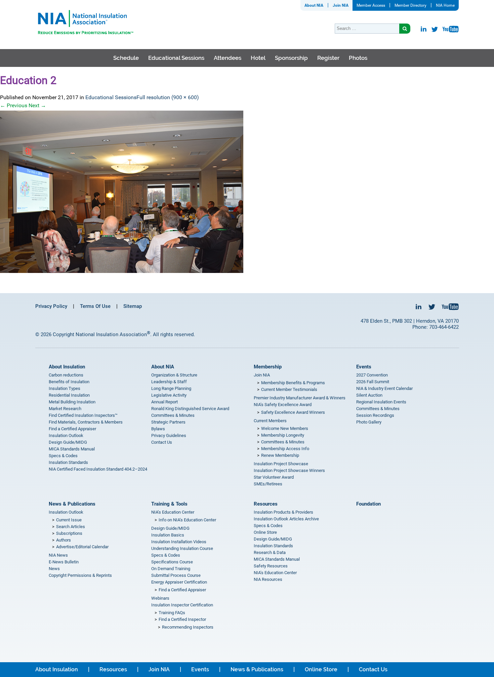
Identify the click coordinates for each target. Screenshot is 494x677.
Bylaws (158, 428)
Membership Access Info (285, 448)
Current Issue (69, 519)
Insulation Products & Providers (283, 512)
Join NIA (340, 5)
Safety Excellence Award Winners (293, 412)
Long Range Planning (171, 388)
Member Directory (410, 5)
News (54, 568)
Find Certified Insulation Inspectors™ (83, 415)
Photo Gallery (368, 422)
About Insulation (67, 367)
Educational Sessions (176, 57)
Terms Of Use (95, 306)
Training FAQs (172, 612)
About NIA (313, 5)
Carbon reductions (66, 374)
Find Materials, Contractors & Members (86, 422)
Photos (358, 57)
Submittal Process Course (176, 575)
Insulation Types (64, 388)
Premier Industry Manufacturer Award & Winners (299, 397)
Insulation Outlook (66, 435)
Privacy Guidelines (168, 435)
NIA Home (445, 5)
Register (328, 57)
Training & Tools (169, 504)
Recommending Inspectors (187, 627)
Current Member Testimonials (289, 389)
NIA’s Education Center (172, 512)
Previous (13, 105)
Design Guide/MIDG (68, 442)
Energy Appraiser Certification (179, 582)
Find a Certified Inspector (182, 619)
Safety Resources (271, 565)
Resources (266, 504)
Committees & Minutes (173, 415)
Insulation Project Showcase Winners (289, 470)
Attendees (227, 57)
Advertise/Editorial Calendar (82, 546)
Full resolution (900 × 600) (167, 97)
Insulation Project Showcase (281, 463)
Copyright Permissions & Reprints (80, 575)
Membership (268, 367)
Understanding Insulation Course (182, 548)
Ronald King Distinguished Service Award (190, 408)
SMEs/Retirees (268, 483)
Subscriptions (69, 533)
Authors (63, 540)
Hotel (258, 57)
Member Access (371, 5)
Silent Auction (369, 395)
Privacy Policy (51, 306)
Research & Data (270, 552)
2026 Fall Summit (372, 381)
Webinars (160, 598)
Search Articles (70, 526)
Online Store (265, 532)
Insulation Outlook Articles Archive (286, 518)
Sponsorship (291, 57)
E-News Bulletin (64, 561)
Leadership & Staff (169, 381)
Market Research (65, 408)
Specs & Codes (63, 455)
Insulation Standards (68, 462)
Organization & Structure (174, 374)
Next (37, 105)
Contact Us (161, 442)
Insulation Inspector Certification (182, 604)
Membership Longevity (282, 435)
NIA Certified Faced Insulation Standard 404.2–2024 (98, 469)
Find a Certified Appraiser (72, 428)
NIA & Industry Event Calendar (384, 388)
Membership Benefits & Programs (293, 382)
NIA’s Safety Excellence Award (283, 404)
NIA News (58, 555)
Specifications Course (172, 561)
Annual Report (164, 401)
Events (363, 367)
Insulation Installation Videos (178, 541)
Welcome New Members (284, 428)
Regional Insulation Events (381, 401)
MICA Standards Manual (72, 448)
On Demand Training (170, 568)
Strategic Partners (168, 422)
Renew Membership (280, 455)
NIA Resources (268, 579)
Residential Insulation (69, 395)
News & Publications (72, 504)
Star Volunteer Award (274, 477)
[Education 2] (247, 192)
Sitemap (132, 306)
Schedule (126, 57)
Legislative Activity (169, 395)
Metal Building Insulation (72, 401)
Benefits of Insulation (69, 381)
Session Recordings (375, 415)
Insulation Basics (167, 534)
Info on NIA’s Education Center (187, 519)
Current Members (270, 420)
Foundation (368, 504)
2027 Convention (372, 374)
